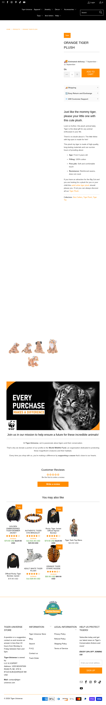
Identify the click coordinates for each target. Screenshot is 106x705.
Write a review (53, 484)
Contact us (33, 653)
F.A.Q (31, 648)
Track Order (34, 658)
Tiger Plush (74, 191)
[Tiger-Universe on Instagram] (11, 2)
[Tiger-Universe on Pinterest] (15, 2)
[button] (38, 9)
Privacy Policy (60, 634)
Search (32, 644)
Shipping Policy (60, 644)
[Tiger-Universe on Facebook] (7, 2)
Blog (31, 639)
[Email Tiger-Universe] (3, 2)
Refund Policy (60, 639)
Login (92, 2)
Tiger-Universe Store (37, 634)
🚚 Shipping (81, 87)
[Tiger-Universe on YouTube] (24, 2)
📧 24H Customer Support (81, 99)
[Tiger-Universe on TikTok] (20, 2)
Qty (65, 69)
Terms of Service (61, 648)
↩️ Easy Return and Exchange (81, 93)
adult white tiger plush (80, 185)
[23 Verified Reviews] (53, 620)
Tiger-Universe (16, 698)
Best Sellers (77, 197)
